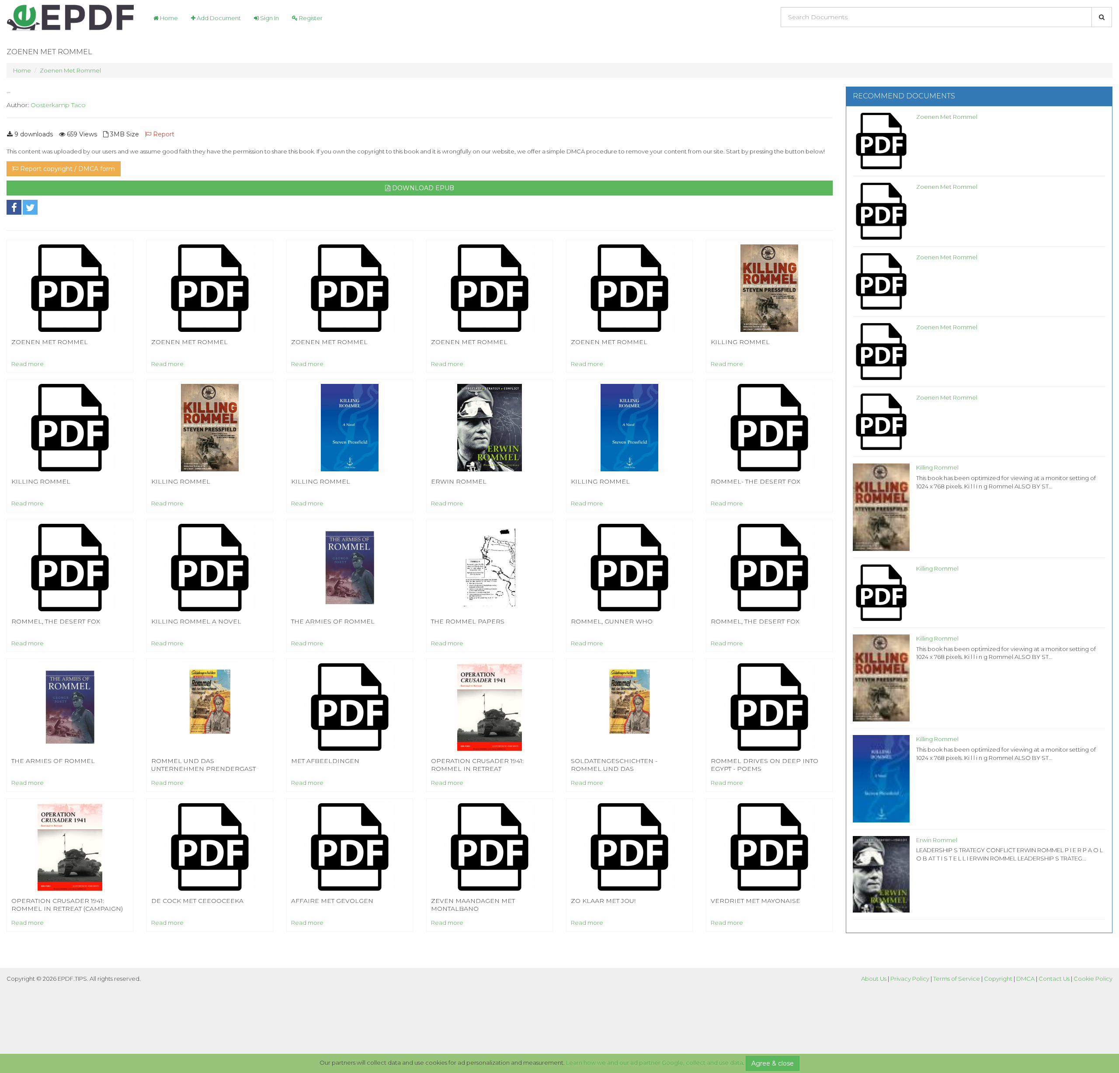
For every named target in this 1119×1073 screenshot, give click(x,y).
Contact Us (1054, 978)
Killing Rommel (937, 467)
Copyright (998, 978)
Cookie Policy (1093, 978)
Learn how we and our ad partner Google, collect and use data (654, 1062)
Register (310, 17)
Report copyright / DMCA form (66, 169)
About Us (873, 978)
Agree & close (772, 1063)
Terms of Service (956, 978)
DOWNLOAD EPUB (422, 188)
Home (168, 17)
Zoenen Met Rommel (70, 70)
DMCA (1025, 978)
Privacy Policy (909, 978)
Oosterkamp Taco (58, 105)
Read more (27, 363)
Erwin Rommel (936, 839)
